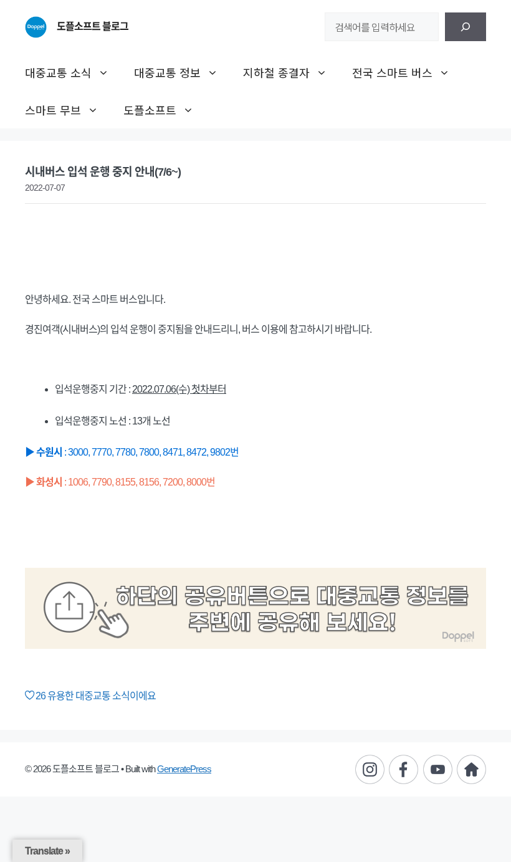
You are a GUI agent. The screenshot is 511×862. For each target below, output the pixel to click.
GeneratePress (184, 769)
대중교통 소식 (58, 72)
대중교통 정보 (167, 72)
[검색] (465, 26)
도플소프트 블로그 (92, 26)
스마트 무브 (53, 110)
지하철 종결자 (276, 72)
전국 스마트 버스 (392, 72)
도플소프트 (149, 110)
